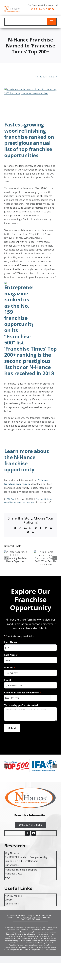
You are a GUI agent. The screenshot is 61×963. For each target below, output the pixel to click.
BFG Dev (10, 499)
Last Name (11, 654)
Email (8, 680)
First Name (11, 642)
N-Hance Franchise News (24, 502)
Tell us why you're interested (21, 705)
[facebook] (27, 833)
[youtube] (33, 833)
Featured (40, 499)
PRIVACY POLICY (14, 917)
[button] (6, 558)
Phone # (9, 667)
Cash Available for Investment (22, 692)
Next (51, 76)
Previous (42, 76)
